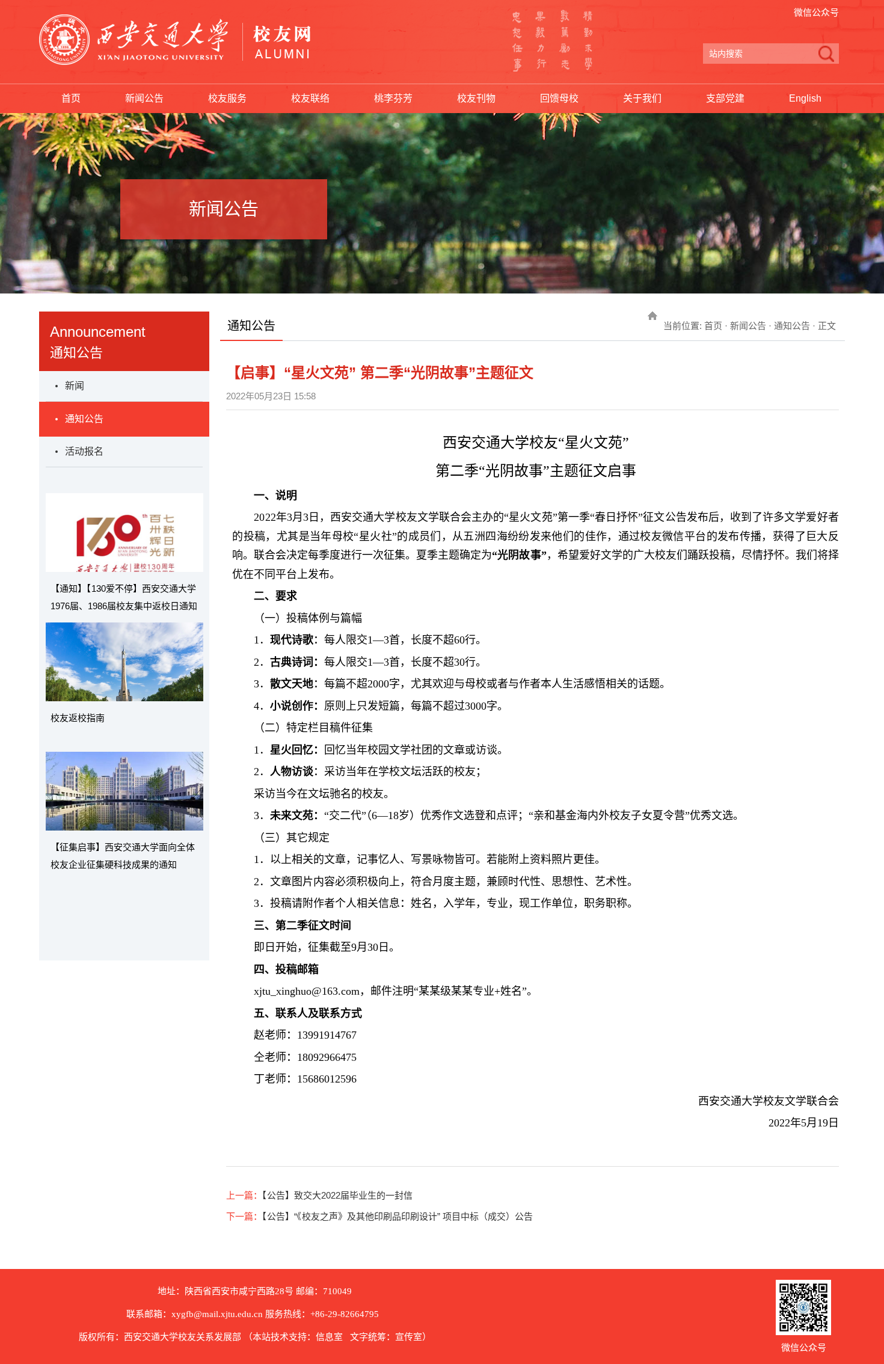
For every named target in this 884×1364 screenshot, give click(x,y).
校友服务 (227, 98)
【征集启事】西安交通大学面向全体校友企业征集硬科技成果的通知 (123, 856)
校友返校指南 (78, 718)
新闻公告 (144, 98)
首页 (71, 98)
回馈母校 (559, 98)
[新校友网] (174, 39)
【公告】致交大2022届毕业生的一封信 (337, 1195)
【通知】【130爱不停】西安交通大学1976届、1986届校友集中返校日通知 (124, 597)
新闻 (74, 386)
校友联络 (310, 98)
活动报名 (84, 451)
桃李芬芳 (393, 98)
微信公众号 (816, 12)
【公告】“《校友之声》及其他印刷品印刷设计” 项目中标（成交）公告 (397, 1216)
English (805, 98)
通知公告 (84, 419)
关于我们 (642, 98)
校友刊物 (476, 98)
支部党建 (725, 98)
